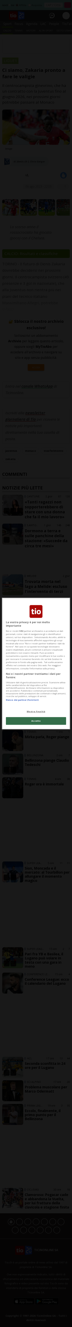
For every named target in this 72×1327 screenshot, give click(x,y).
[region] (36, 663)
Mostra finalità (36, 711)
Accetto (36, 720)
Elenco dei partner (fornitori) (22, 699)
